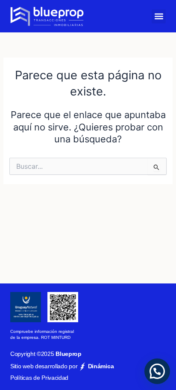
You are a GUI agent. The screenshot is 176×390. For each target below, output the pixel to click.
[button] (159, 16)
